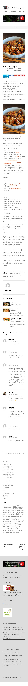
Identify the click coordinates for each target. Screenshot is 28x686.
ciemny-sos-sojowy (8, 508)
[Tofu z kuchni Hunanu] (6, 310)
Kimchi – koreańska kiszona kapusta (13, 627)
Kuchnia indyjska (7, 471)
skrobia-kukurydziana (14, 275)
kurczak (14, 272)
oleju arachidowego (12, 160)
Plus (17, 75)
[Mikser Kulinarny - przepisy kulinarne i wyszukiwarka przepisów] (7, 616)
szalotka (20, 527)
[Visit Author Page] (14, 285)
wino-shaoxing (10, 276)
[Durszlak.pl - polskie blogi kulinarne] (8, 603)
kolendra (20, 514)
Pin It (22, 75)
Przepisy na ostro (7, 72)
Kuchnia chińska (7, 70)
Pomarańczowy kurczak (13, 652)
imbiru (17, 152)
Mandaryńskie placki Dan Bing (12, 634)
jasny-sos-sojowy (18, 512)
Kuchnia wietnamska (8, 469)
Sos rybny (13, 527)
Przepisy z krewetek (8, 485)
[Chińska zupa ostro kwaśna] (6, 304)
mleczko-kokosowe (7, 518)
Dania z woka (17, 68)
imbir (10, 272)
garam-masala (17, 510)
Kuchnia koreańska (7, 475)
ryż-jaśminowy (6, 523)
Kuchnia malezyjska (8, 472)
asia (10, 364)
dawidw (11, 392)
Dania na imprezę (7, 484)
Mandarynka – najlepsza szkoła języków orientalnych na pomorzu (13, 592)
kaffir (4, 514)
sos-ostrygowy (15, 525)
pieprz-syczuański (18, 521)
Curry (4, 490)
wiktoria (11, 339)
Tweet (6, 75)
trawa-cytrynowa (15, 528)
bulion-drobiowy (8, 507)
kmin (14, 514)
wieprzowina (7, 530)
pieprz (11, 521)
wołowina (5, 532)
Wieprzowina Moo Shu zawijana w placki (14, 632)
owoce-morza (6, 521)
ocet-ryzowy (15, 518)
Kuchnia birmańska (8, 477)
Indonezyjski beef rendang (14, 661)
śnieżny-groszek (16, 532)
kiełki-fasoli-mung (9, 514)
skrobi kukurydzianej (16, 188)
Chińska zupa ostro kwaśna (17, 302)
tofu (8, 528)
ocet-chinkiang (20, 272)
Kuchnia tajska (6, 467)
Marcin (11, 68)
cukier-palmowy (17, 508)
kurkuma (16, 516)
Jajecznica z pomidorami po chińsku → (20, 547)
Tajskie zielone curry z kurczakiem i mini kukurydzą (13, 637)
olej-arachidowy (7, 273)
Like (12, 75)
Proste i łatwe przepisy (8, 493)
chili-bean (20, 507)
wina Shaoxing (13, 184)
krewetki (5, 516)
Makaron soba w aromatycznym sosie (13, 629)
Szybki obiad (6, 495)
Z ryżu (4, 498)
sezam (12, 523)
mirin (21, 516)
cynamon (5, 510)
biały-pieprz (18, 505)
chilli (18, 156)
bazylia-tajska (12, 505)
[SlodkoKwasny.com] (14, 9)
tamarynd (4, 528)
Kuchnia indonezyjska (8, 474)
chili (7, 272)
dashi (9, 510)
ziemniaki (10, 532)
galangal (12, 510)
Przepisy (22, 70)
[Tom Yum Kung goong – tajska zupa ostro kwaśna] (6, 319)
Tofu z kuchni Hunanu (16, 309)
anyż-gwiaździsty (6, 505)
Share (6, 77)
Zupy (4, 492)
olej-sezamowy (15, 273)
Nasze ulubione (16, 70)
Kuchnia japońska (7, 466)
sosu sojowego (16, 182)
